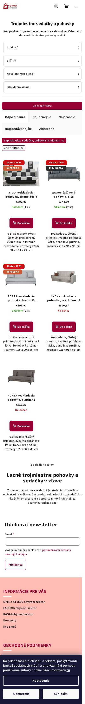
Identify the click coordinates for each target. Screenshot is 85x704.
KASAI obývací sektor (18, 614)
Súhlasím (61, 694)
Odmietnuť (21, 694)
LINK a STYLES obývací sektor (24, 601)
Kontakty (10, 620)
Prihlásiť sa (15, 565)
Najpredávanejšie (18, 129)
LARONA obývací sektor (20, 608)
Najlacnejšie (42, 117)
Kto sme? (9, 626)
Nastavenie (41, 680)
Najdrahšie (67, 117)
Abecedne (46, 129)
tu (68, 670)
